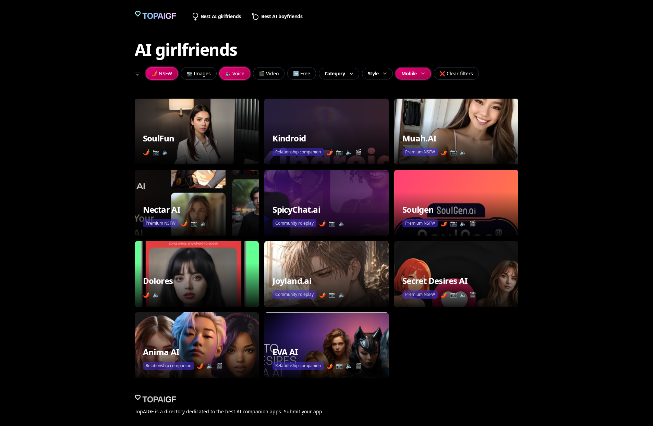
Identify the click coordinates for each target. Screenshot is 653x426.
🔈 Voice (234, 73)
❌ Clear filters (456, 73)
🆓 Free (301, 73)
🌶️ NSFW (162, 73)
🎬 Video (269, 73)
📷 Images (198, 73)
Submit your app (303, 411)
